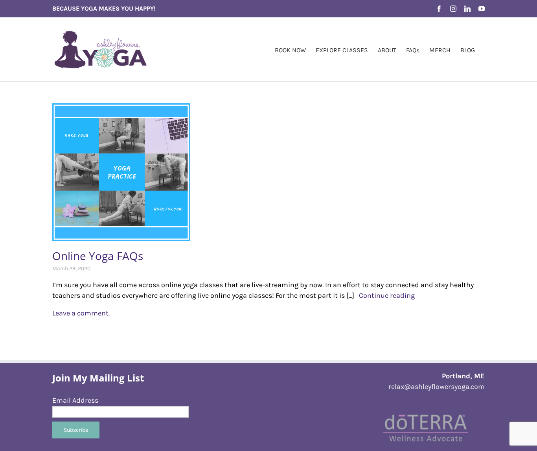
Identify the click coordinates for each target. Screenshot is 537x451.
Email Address (75, 400)
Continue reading (384, 295)
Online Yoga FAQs (97, 255)
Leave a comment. (81, 313)
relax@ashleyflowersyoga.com (436, 386)
